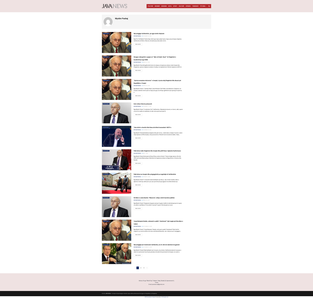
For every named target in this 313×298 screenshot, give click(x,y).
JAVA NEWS (108, 293)
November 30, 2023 (147, 129)
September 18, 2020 (147, 226)
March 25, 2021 (146, 200)
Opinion (188, 6)
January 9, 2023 (146, 176)
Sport (175, 6)
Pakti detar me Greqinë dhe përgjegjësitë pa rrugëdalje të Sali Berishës (155, 174)
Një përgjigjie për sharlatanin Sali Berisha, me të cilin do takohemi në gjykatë (157, 245)
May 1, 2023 (145, 153)
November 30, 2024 (147, 36)
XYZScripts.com (164, 297)
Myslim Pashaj (137, 36)
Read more (138, 44)
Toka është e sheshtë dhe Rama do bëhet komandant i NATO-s (152, 127)
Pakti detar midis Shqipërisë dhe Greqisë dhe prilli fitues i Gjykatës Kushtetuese (157, 151)
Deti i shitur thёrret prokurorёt (143, 104)
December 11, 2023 (147, 106)
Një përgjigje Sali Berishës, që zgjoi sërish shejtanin (149, 33)
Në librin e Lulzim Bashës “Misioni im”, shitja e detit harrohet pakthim (154, 198)
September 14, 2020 (147, 247)
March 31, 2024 (146, 62)
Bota (169, 6)
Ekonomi (164, 6)
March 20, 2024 (146, 85)
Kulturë (181, 6)
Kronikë (157, 6)
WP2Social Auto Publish (150, 297)
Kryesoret (106, 33)
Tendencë (195, 6)
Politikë (150, 6)
